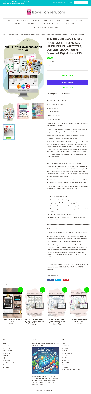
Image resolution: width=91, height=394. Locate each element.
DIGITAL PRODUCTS (64, 20)
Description (52, 94)
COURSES (18, 24)
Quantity (49, 65)
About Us (5, 343)
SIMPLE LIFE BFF (47, 24)
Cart (71, 2)
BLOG (59, 24)
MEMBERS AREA (21, 20)
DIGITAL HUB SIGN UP (8, 362)
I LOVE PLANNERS (50, 390)
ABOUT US (48, 20)
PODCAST (79, 20)
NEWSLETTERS (32, 24)
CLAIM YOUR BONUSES (13, 34)
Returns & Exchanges (8, 346)
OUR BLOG (5, 355)
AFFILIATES (36, 20)
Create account (61, 2)
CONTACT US (6, 360)
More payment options (67, 87)
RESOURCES (70, 24)
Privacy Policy (6, 348)
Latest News (35, 340)
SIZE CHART (65, 94)
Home (9, 20)
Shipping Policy (7, 365)
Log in (53, 2)
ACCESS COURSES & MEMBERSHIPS (46, 27)
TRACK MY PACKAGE (8, 351)
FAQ (4, 358)
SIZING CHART (6, 353)
